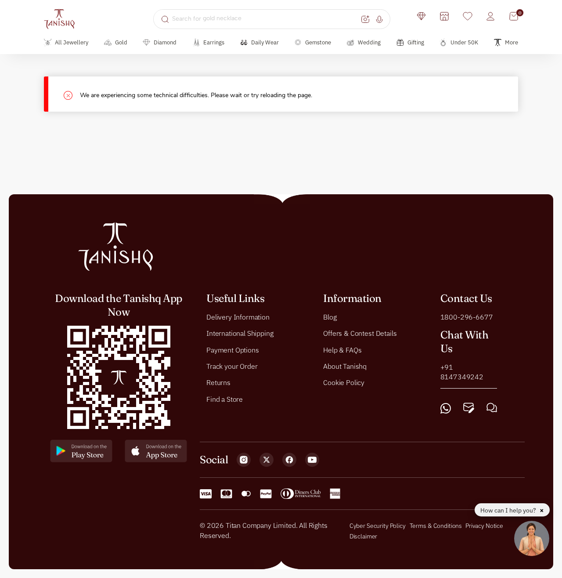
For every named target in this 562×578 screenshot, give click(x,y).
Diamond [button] (165, 42)
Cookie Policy (343, 382)
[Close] (72, 94)
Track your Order (231, 366)
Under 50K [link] (464, 42)
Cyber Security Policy (377, 526)
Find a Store (224, 399)
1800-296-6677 (466, 317)
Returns (218, 382)
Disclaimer (363, 536)
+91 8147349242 (461, 372)
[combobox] (265, 19)
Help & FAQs (342, 349)
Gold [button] (121, 42)
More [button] (511, 42)
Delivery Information (238, 317)
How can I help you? (508, 510)
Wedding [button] (369, 42)
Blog (329, 317)
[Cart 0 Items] (513, 16)
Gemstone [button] (318, 42)
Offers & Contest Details (359, 333)
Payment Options (232, 349)
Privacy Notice (484, 526)
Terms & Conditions (436, 526)
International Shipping (239, 333)
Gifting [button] (415, 42)
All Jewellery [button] (71, 42)
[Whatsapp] (445, 408)
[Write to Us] (468, 408)
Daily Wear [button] (265, 42)
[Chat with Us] (491, 408)
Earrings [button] (213, 42)
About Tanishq (345, 366)
